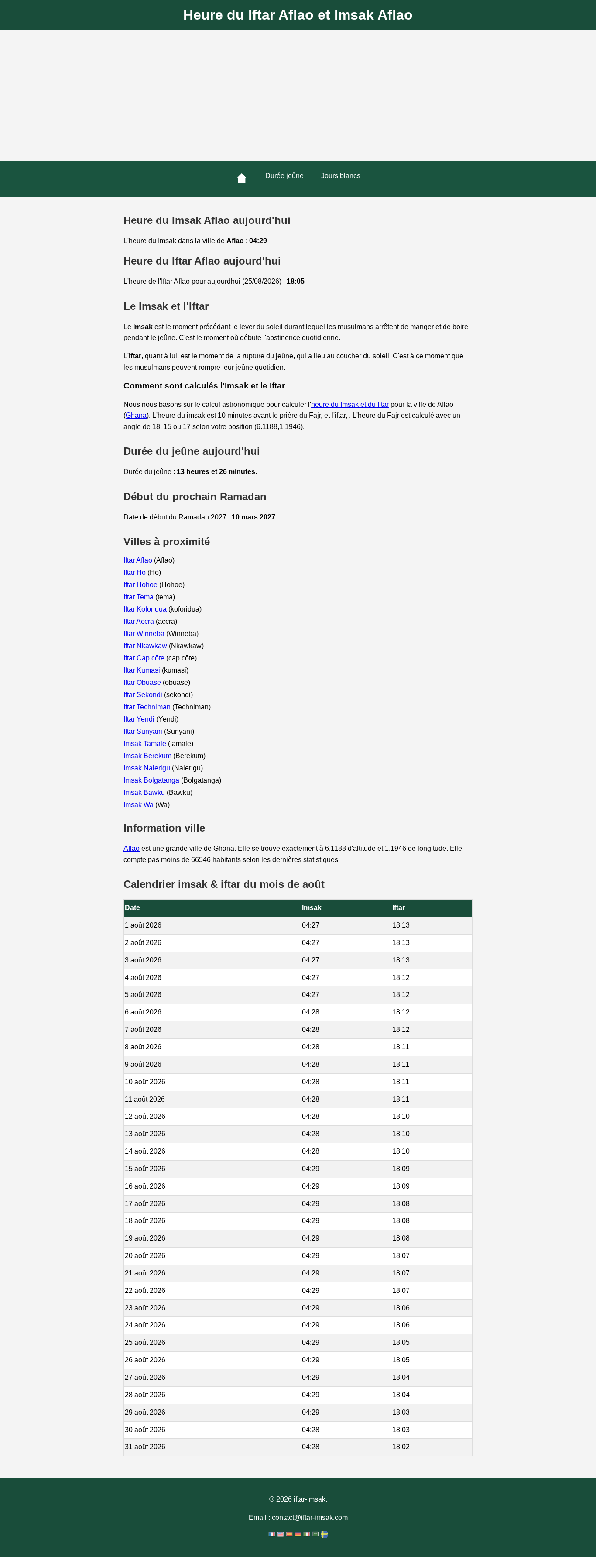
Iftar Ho (135, 572)
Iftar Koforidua (145, 609)
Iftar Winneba (144, 633)
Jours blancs (340, 175)
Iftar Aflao (138, 560)
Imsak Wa (139, 804)
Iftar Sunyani (143, 731)
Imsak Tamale (145, 743)
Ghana (136, 415)
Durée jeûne (284, 175)
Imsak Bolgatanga (152, 780)
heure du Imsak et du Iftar (350, 404)
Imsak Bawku (145, 792)
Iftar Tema (139, 597)
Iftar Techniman (147, 707)
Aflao (131, 848)
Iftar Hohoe (141, 584)
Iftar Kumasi (142, 670)
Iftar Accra (139, 621)
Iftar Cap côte (144, 658)
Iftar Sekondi (143, 694)
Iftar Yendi (139, 719)
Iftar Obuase (143, 682)
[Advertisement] (298, 95)
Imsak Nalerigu (147, 768)
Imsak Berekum (148, 756)
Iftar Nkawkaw (146, 646)
